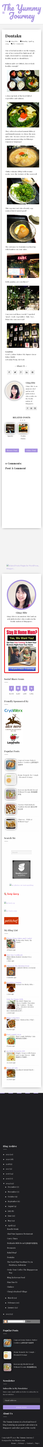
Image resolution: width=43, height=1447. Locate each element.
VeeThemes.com (18, 1440)
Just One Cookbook (15, 955)
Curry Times (12, 1238)
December (12, 1187)
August (11, 1206)
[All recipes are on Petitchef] (11, 920)
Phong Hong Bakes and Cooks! (19, 938)
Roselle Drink (12, 1229)
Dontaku (10, 1257)
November (12, 1192)
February (12, 1303)
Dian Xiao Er (12, 1282)
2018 (8, 1164)
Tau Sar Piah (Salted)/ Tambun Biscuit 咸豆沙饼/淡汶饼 (28, 807)
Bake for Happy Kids (15, 999)
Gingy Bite (21, 613)
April (10, 1225)
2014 (8, 1183)
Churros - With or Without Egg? (25, 820)
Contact (30, 1443)
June (10, 1216)
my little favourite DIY (16, 1051)
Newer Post (12, 450)
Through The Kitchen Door (18, 966)
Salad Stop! (12, 1252)
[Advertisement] (20, 548)
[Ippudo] (10, 428)
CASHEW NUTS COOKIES (25, 968)
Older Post (31, 450)
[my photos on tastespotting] (22, 885)
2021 (8, 1154)
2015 (8, 1178)
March (11, 1298)
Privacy (21, 1443)
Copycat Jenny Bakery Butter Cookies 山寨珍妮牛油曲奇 (28, 762)
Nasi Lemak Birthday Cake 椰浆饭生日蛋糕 (26, 1037)
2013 (8, 1314)
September (13, 1201)
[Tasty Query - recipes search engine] (11, 894)
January (11, 1307)
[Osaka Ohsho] (23, 428)
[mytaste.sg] (9, 903)
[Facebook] (11, 688)
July (10, 1211)
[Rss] (31, 688)
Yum (7, 41)
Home (13, 1443)
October (11, 1197)
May (10, 1221)
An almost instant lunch (25, 1070)
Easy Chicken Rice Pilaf (25, 1020)
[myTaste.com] (10, 911)
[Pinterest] (24, 688)
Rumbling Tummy (14, 982)
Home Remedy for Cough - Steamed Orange (28, 776)
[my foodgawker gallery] (21, 869)
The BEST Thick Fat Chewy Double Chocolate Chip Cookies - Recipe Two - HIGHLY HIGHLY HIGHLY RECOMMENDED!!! (21, 1006)
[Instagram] (18, 688)
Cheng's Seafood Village (17, 1291)
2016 (8, 1174)
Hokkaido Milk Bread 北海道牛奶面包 (22, 1243)
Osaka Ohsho (23, 437)
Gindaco (10, 1287)
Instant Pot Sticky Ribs (24, 984)
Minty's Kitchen (13, 1018)
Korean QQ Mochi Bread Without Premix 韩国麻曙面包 (28, 792)
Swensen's (11, 1248)
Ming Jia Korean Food (16, 1277)
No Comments (18, 44)
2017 (8, 1169)
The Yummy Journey (21, 11)
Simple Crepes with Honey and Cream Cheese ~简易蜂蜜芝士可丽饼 (26, 1055)
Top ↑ (37, 1443)
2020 (8, 1159)
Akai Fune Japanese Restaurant (20, 1234)
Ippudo (10, 436)
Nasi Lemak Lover (14, 1034)
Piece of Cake (12, 1068)
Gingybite (14, 41)
